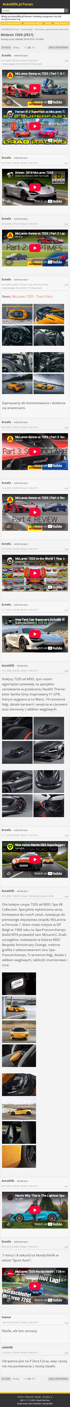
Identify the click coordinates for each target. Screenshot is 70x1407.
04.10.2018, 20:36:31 (10, 284)
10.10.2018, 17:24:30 (10, 488)
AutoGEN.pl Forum (18, 4)
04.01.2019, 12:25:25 (10, 1186)
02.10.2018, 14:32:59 (10, 163)
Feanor (6, 1317)
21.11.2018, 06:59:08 (10, 835)
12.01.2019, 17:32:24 (10, 1352)
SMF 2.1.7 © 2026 (27, 1400)
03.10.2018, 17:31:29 (10, 224)
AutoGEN (8, 665)
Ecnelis (6, 55)
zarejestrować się (10, 19)
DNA (48, 23)
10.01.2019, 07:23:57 (10, 1322)
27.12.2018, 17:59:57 (10, 896)
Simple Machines (43, 1400)
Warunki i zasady (33, 1397)
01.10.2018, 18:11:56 (10, 60)
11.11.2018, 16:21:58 (10, 609)
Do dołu (6, 47)
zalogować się (49, 16)
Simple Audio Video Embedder (29, 1404)
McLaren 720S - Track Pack (32, 296)
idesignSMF (48, 1404)
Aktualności (11, 23)
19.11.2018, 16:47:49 (10, 670)
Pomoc (21, 1397)
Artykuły (61, 23)
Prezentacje (33, 23)
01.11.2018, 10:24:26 (10, 549)
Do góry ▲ (47, 1397)
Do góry (6, 1378)
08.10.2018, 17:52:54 (10, 427)
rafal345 (7, 1347)
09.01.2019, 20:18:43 (10, 1246)
